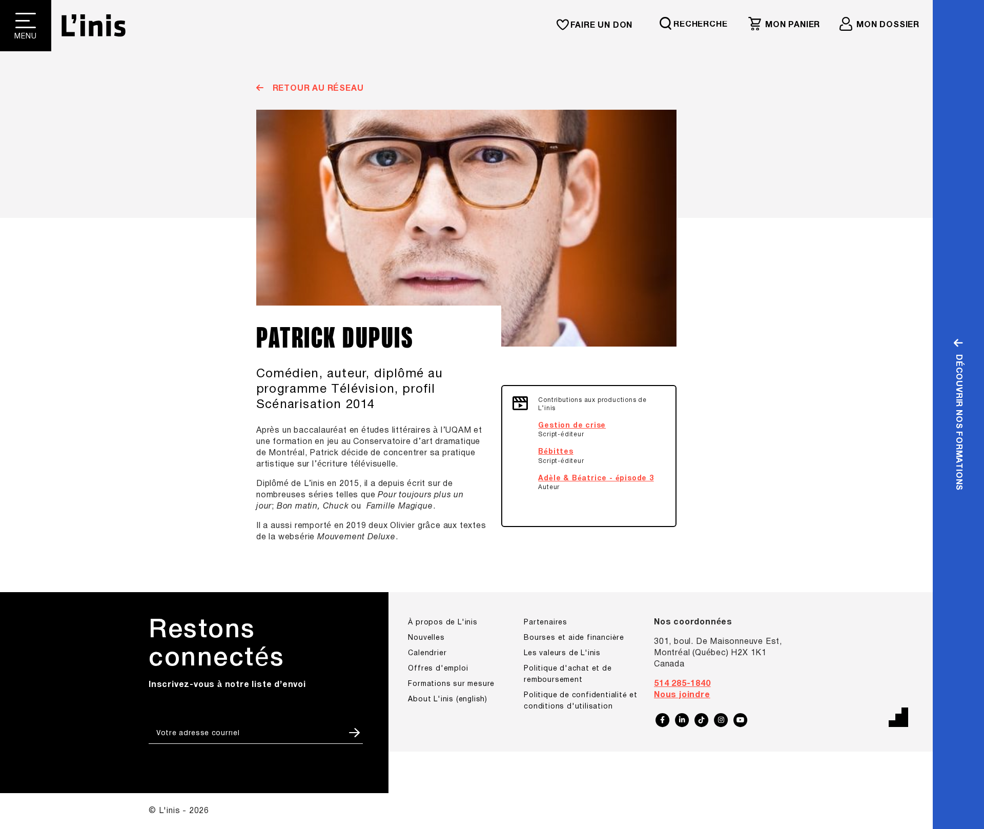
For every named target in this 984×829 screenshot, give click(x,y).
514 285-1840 (682, 684)
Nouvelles (426, 638)
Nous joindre (682, 695)
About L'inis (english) (447, 699)
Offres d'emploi (438, 668)
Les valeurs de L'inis (562, 653)
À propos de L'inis (442, 622)
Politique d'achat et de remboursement (567, 674)
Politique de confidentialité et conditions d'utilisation (581, 701)
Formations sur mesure (451, 684)
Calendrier (427, 653)
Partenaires (545, 622)
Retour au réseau (316, 88)
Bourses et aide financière (574, 638)
